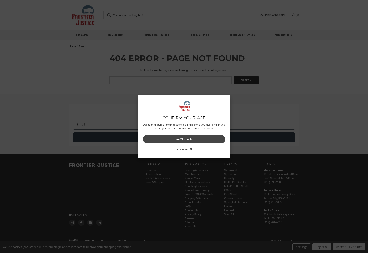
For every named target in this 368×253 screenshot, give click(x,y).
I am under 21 (184, 149)
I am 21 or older (184, 139)
